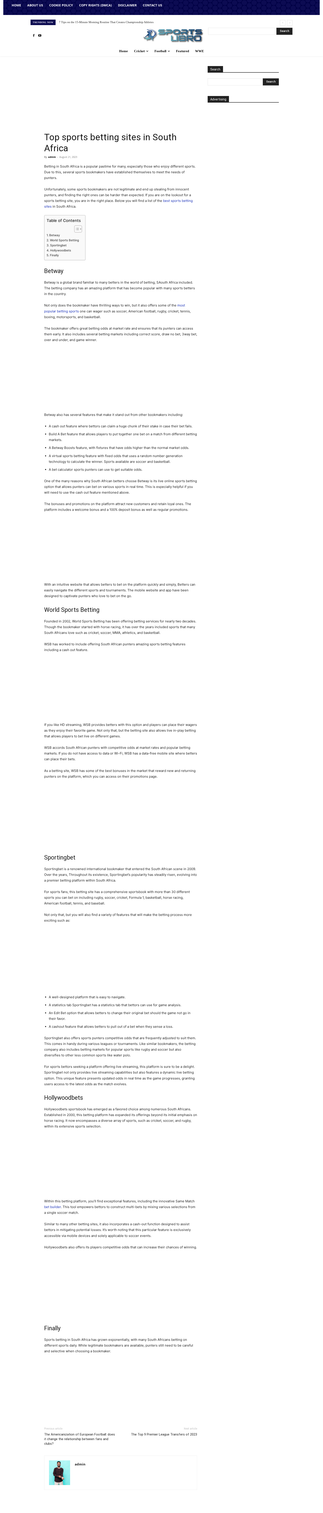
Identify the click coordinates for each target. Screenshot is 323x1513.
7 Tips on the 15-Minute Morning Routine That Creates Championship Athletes (106, 22)
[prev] (282, 23)
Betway (54, 235)
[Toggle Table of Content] (76, 229)
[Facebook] (34, 36)
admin (52, 157)
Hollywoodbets (60, 250)
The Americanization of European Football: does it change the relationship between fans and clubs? (79, 1439)
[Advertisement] (120, 98)
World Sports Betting (64, 240)
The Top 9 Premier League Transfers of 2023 (164, 1434)
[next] (289, 23)
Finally (54, 255)
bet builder (52, 1207)
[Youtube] (40, 36)
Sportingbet (58, 245)
